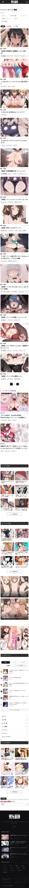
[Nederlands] (3, 801)
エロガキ (3, 145)
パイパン (13, 451)
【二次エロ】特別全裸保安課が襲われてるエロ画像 (18, 684)
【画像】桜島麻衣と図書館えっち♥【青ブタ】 (13, 52)
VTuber (18, 867)
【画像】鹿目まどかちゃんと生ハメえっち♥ (18, 836)
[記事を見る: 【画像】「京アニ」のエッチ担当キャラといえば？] (21, 780)
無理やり (5, 872)
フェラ (27, 291)
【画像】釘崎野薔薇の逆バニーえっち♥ (13, 171)
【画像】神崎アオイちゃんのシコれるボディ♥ (18, 854)
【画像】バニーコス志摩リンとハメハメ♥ (13, 317)
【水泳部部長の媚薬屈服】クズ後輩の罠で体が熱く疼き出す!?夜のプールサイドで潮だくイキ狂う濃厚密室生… (7, 540)
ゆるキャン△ (17, 320)
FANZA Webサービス (7, 879)
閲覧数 (8, 665)
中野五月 (4, 350)
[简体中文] (1, 801)
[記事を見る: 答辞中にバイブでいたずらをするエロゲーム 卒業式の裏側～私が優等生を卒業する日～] (21, 503)
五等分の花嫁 (14, 15)
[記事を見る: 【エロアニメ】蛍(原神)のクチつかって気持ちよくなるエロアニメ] (7, 546)
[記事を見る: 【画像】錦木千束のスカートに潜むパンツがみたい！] (21, 475)
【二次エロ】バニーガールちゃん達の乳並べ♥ (14, 83)
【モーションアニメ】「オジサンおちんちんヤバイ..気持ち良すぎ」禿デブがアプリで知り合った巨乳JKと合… (7, 774)
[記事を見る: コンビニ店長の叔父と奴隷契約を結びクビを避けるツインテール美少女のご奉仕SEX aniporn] (21, 767)
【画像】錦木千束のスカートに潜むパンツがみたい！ (21, 482)
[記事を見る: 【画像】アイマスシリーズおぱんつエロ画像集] (7, 489)
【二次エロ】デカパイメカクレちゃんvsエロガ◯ (14, 141)
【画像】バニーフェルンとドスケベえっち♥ (14, 199)
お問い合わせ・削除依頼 (7, 885)
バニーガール (22, 55)
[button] (3, 2)
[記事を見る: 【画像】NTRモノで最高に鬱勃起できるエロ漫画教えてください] (7, 780)
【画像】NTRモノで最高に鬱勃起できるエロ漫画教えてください (7, 788)
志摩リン (4, 320)
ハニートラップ (18, 538)
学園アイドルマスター (12, 261)
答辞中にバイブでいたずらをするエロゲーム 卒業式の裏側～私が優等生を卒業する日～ (21, 510)
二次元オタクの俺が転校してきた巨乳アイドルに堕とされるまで (18, 703)
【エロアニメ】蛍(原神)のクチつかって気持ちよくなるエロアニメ (7, 554)
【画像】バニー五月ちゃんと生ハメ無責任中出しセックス (14, 347)
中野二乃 (4, 378)
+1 (24, 350)
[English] (5, 801)
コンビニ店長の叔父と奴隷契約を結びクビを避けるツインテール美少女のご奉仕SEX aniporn (21, 774)
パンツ (11, 867)
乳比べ (16, 18)
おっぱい (22, 865)
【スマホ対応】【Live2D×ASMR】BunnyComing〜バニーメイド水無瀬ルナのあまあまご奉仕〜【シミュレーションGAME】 (14, 417)
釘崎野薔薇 (4, 173)
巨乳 (13, 86)
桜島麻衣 (4, 55)
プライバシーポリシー (7, 882)
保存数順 (9, 26)
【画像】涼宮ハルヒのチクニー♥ (11, 228)
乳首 (16, 230)
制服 (17, 865)
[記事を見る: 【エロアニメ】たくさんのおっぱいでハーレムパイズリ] (21, 560)
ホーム (2, 5)
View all (25, 862)
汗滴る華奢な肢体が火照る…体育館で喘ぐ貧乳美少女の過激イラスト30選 (21, 759)
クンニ (10, 173)
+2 (27, 55)
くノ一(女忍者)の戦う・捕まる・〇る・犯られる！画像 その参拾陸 (7, 510)
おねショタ (19, 870)
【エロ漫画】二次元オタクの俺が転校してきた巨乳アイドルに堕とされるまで (18, 842)
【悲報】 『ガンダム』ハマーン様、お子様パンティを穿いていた (21, 496)
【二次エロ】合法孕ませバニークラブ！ (13, 112)
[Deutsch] (9, 801)
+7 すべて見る (4, 21)
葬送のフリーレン (6, 18)
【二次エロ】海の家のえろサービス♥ (17, 690)
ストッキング (10, 55)
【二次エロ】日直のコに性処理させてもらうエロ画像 (18, 671)
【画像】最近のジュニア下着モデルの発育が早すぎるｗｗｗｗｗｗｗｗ (7, 759)
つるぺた (12, 870)
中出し (4, 15)
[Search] (27, 2)
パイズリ (14, 173)
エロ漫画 (11, 844)
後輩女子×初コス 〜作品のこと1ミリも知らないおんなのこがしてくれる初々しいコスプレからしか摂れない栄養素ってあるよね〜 (14, 447)
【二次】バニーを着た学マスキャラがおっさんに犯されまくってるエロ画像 (14, 257)
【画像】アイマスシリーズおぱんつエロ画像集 (7, 495)
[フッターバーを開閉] (26, 885)
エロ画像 (4, 48)
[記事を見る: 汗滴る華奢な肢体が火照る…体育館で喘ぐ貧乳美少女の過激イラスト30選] (21, 752)
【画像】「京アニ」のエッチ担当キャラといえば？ (21, 787)
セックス (23, 15)
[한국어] (14, 801)
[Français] (7, 801)
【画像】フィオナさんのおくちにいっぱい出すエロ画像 (14, 288)
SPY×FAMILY (14, 291)
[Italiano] (11, 801)
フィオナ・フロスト (6, 291)
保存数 (21, 665)
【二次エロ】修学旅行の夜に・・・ (16, 677)
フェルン (4, 202)
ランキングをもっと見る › (14, 709)
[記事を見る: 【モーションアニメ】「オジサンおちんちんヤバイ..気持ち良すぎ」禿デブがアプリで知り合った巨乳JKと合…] (7, 767)
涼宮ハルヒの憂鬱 (22, 230)
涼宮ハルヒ (4, 230)
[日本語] (12, 801)
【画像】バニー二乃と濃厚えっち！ (12, 376)
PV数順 (16, 26)
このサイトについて (18, 882)
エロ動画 (11, 850)
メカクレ (15, 145)
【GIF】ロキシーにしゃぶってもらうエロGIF (18, 848)
